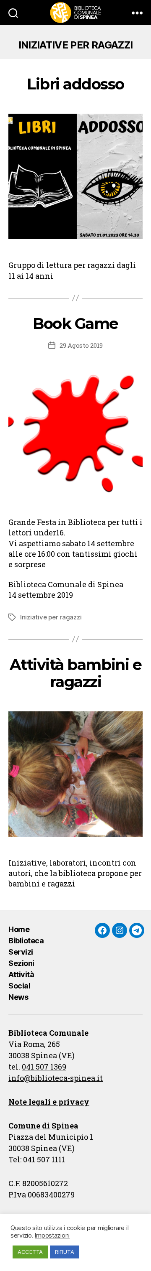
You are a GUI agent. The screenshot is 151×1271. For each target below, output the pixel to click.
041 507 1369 (44, 1067)
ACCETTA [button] (30, 1251)
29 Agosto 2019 (81, 345)
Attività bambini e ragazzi (75, 673)
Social (19, 985)
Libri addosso (75, 84)
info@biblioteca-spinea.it (55, 1078)
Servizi (20, 952)
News (18, 997)
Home (18, 929)
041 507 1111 (44, 1159)
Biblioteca (26, 940)
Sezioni (21, 963)
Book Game (75, 323)
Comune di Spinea (43, 1126)
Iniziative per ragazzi (50, 617)
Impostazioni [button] (52, 1235)
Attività (21, 974)
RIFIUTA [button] (64, 1251)
